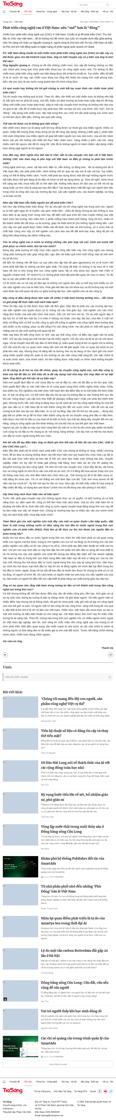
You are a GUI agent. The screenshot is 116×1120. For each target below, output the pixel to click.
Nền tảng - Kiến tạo (89, 11)
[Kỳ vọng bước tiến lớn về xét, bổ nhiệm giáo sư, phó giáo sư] (20, 803)
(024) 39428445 (52, 1112)
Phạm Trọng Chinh (49, 908)
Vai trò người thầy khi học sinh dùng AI (71, 1011)
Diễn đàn (28, 11)
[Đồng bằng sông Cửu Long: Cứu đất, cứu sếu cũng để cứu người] (20, 991)
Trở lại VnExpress (42, 1091)
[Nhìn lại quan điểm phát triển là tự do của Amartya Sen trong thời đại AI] (20, 926)
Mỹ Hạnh (45, 849)
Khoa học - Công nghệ (46, 11)
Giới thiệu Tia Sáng (62, 1091)
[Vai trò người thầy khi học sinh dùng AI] (20, 1019)
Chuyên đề (15, 11)
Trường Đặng (47, 973)
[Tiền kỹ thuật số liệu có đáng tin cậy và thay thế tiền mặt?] (20, 739)
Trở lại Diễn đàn (7, 654)
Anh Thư (45, 785)
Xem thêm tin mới (58, 1064)
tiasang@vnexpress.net (52, 1115)
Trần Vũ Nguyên (48, 753)
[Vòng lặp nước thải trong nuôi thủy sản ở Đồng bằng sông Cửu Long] (20, 835)
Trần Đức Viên (47, 817)
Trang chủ (7, 22)
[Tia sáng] (12, 4)
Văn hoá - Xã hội (69, 11)
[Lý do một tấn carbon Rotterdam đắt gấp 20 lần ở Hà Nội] (20, 959)
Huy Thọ (45, 1001)
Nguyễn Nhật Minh (49, 1028)
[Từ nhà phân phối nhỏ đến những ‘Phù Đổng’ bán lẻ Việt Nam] (20, 894)
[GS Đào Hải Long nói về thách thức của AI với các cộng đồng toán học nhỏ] (20, 771)
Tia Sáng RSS (80, 1091)
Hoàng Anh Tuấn (48, 721)
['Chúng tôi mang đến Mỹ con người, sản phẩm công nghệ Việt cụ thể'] (20, 707)
